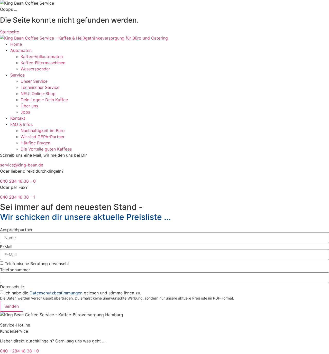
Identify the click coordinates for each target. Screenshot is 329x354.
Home (16, 44)
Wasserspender (35, 68)
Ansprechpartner (16, 230)
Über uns (29, 105)
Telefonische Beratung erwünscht (37, 264)
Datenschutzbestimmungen (56, 292)
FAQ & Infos (21, 124)
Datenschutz (12, 287)
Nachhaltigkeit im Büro (43, 130)
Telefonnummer (15, 270)
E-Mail (6, 247)
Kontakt (17, 118)
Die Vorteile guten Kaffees (46, 149)
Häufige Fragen (35, 142)
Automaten (21, 50)
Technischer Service (40, 87)
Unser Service (34, 81)
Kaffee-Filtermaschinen (43, 62)
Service (17, 75)
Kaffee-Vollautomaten (42, 56)
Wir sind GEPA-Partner (43, 136)
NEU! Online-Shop (38, 93)
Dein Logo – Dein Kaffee (44, 99)
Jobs (25, 112)
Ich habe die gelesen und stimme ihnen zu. (73, 293)
